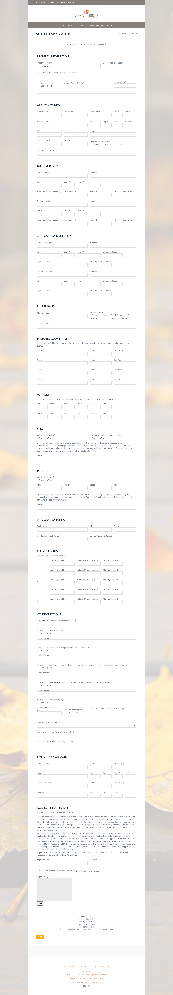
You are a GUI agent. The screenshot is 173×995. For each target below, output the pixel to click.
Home (64, 967)
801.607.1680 (41, 2)
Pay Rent (88, 967)
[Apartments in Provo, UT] (86, 13)
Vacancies (72, 967)
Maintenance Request (102, 967)
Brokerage (86, 971)
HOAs (81, 967)
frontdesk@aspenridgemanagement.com (63, 2)
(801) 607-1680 (72, 975)
